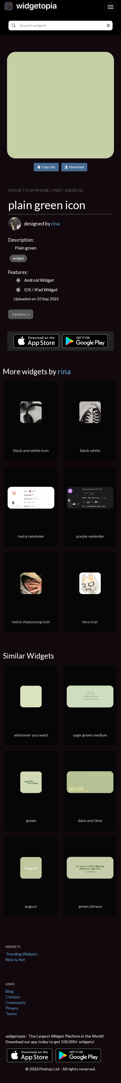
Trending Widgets (22, 954)
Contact (13, 996)
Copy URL (48, 167)
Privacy (12, 1008)
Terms (11, 1013)
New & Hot (15, 959)
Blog (10, 991)
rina (55, 223)
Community (16, 1002)
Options (19, 314)
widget (18, 258)
